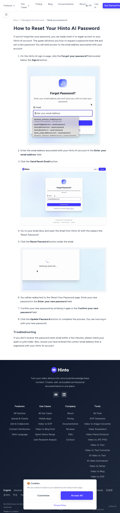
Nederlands (97, 490)
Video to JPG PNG (97, 439)
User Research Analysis (45, 439)
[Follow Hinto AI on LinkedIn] (64, 395)
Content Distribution (19, 429)
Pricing (39, 4)
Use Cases (24, 6)
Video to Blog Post (45, 429)
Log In (96, 6)
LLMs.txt (112, 506)
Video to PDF (97, 476)
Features (8, 5)
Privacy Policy (60, 505)
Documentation (66, 4)
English (7, 490)
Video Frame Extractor (97, 434)
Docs (15, 20)
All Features (20, 413)
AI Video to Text (97, 455)
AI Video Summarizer (97, 461)
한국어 (7, 495)
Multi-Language (20, 434)
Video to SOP (45, 424)
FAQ (70, 434)
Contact (70, 439)
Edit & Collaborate (19, 424)
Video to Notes (97, 466)
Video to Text (97, 445)
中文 (15, 495)
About (82, 4)
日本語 (109, 490)
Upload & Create (19, 418)
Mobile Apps (45, 418)
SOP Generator (97, 418)
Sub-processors (98, 508)
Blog (50, 4)
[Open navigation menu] (6, 14)
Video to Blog (97, 471)
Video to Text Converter (97, 450)
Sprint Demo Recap (45, 434)
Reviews (70, 429)
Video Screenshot (98, 429)
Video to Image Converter (97, 424)
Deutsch (18, 490)
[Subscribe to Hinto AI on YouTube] (56, 395)
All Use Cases (45, 413)
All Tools (97, 413)
